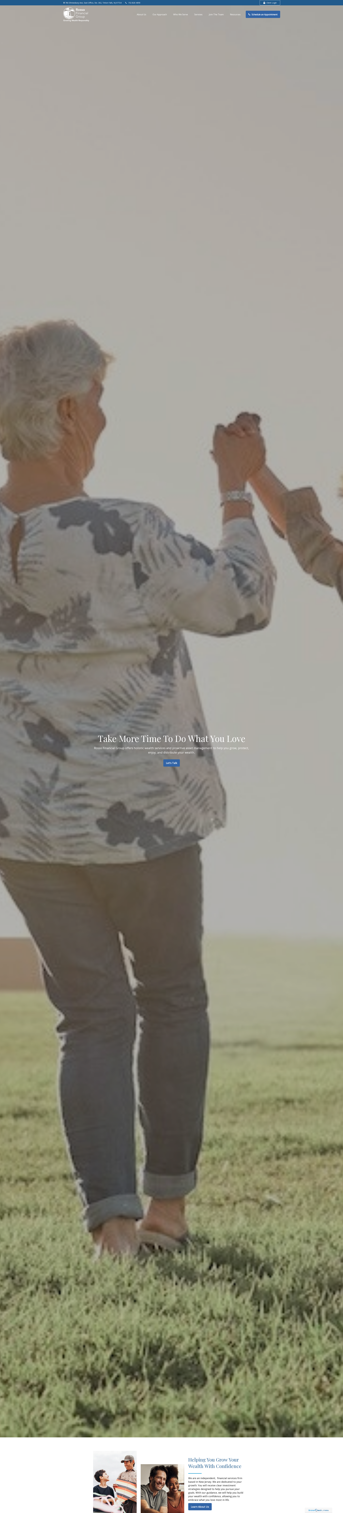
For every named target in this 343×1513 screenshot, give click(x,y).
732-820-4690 (134, 2)
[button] (141, 14)
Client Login (271, 2)
